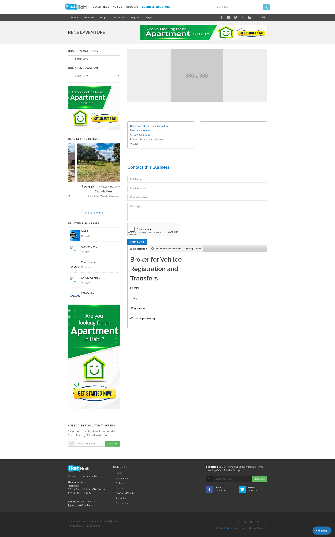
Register (135, 17)
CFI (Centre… (88, 293)
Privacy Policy (93, 525)
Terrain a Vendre (100, 196)
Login (149, 17)
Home (74, 17)
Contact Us (118, 17)
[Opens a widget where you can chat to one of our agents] (322, 531)
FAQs (103, 17)
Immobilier (84, 196)
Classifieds (122, 477)
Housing (120, 488)
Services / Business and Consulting (150, 126)
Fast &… (85, 231)
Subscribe (112, 443)
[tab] (138, 248)
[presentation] (138, 248)
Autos (119, 482)
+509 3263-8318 (141, 134)
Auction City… (89, 246)
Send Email (137, 242)
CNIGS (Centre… (90, 277)
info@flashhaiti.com (86, 505)
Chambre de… (89, 262)
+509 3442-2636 (141, 130)
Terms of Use (75, 525)
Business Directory (126, 493)
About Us (88, 17)
